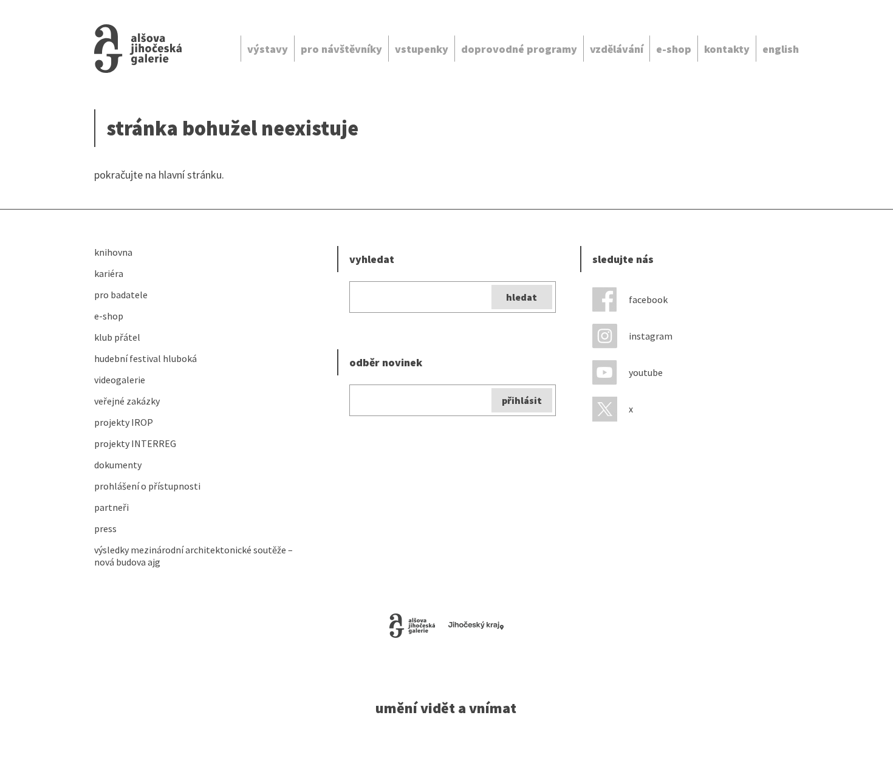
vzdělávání (616, 49)
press (105, 528)
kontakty (727, 49)
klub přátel (117, 337)
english (780, 49)
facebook (648, 299)
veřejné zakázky (127, 401)
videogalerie (119, 380)
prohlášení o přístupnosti (147, 486)
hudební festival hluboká (145, 358)
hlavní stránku (190, 175)
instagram (650, 336)
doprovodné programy (519, 49)
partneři (111, 507)
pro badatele (121, 295)
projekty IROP (123, 422)
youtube (646, 372)
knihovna (113, 252)
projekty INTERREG (135, 443)
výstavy (267, 49)
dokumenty (118, 465)
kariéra (108, 273)
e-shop (673, 49)
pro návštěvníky (341, 49)
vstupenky (421, 49)
